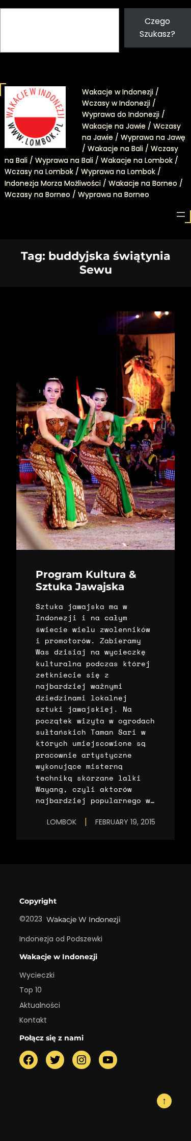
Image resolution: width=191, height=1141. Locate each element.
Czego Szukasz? (157, 27)
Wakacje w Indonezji (83, 919)
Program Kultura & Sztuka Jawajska (86, 580)
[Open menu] (181, 214)
